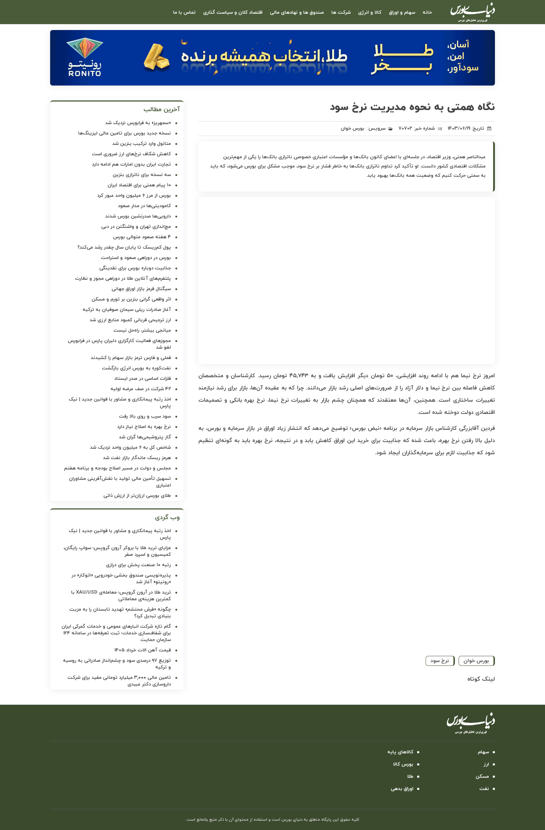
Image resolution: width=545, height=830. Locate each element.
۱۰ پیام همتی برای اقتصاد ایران (139, 185)
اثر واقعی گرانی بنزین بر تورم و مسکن (131, 299)
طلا (410, 776)
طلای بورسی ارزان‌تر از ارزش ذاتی (137, 495)
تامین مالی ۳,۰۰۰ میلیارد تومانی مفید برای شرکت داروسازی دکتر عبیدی (119, 681)
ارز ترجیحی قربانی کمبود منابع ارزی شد (130, 320)
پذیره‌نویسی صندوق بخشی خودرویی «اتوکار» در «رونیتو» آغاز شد (121, 578)
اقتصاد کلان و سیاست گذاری (232, 12)
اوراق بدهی (402, 789)
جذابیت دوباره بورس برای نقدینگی (135, 268)
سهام (483, 752)
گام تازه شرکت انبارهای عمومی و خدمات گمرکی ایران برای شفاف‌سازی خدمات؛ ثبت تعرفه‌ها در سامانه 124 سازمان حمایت (116, 633)
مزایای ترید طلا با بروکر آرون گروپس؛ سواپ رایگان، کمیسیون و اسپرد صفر (117, 551)
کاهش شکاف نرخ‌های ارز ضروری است (131, 154)
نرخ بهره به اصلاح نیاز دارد (144, 427)
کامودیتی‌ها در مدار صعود (144, 206)
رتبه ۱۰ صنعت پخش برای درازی (138, 565)
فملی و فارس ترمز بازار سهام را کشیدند (131, 358)
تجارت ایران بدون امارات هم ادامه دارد (131, 164)
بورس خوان (352, 128)
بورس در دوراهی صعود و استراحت (136, 258)
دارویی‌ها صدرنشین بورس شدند (138, 216)
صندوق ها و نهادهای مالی (297, 12)
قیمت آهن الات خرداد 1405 (143, 650)
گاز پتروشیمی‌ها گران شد (145, 437)
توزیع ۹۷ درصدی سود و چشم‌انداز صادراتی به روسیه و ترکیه (117, 664)
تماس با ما (184, 12)
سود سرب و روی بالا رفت (145, 416)
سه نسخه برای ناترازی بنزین (142, 175)
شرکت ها (341, 12)
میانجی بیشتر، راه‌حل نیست (142, 330)
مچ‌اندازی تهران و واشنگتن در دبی (136, 226)
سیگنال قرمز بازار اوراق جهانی (141, 289)
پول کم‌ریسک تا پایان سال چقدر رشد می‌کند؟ (124, 247)
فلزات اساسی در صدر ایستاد (142, 378)
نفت (484, 789)
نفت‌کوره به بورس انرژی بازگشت (136, 368)
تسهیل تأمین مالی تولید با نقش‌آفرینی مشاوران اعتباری (120, 482)
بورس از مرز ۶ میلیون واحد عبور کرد (134, 195)
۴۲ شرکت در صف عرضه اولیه (140, 389)
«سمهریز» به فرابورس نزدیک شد (138, 123)
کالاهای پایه (400, 752)
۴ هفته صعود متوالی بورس (142, 237)
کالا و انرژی (370, 12)
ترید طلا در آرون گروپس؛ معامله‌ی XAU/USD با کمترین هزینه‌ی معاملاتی (121, 595)
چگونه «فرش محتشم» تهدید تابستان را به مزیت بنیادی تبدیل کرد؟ (120, 613)
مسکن (482, 776)
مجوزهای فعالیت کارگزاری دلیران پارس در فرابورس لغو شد (119, 344)
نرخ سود (439, 660)
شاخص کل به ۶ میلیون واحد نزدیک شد (130, 447)
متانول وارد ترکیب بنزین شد (141, 143)
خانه (427, 12)
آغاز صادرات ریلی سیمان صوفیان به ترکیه (127, 309)
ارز (486, 764)
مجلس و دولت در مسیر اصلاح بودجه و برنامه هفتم (117, 468)
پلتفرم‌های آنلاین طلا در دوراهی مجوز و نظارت (123, 278)
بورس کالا (403, 764)
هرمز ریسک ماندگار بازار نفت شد (137, 458)
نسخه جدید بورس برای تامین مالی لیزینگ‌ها (124, 133)
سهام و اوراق (402, 12)
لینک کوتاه (481, 679)
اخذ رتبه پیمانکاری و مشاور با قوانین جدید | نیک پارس (120, 402)
